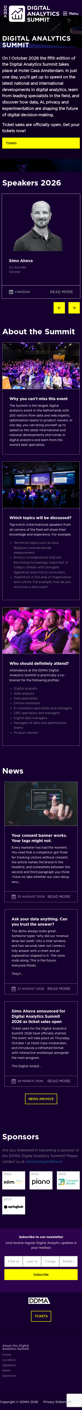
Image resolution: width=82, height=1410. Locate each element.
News (6, 1370)
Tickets (11, 143)
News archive (41, 1099)
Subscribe (41, 1274)
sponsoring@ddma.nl (44, 1162)
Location (9, 1360)
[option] (41, 246)
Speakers (9, 1365)
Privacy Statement (57, 1401)
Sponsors (9, 1375)
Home (6, 1354)
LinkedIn (22, 292)
